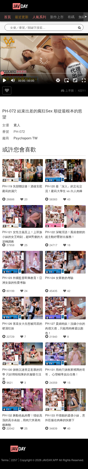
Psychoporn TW (25, 138)
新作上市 (57, 16)
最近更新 (21, 16)
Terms (5, 460)
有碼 (71, 16)
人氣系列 (39, 16)
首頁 (7, 16)
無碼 (82, 16)
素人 (17, 125)
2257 (14, 460)
